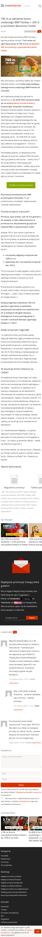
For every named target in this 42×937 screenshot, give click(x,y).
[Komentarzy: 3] (39, 31)
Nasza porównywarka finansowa (14, 895)
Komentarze (7, 632)
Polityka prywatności (9, 922)
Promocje (5, 862)
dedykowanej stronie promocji (21, 103)
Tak (37, 931)
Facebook (5, 906)
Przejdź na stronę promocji (21, 185)
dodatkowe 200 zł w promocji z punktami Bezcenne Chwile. (20, 47)
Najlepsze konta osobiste (11, 876)
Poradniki (4, 855)
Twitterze (5, 602)
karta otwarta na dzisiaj (17, 498)
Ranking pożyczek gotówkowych (14, 892)
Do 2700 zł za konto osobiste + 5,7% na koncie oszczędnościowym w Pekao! (14, 542)
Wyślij (21, 785)
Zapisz (32, 618)
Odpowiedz (13, 683)
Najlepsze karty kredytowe (12, 882)
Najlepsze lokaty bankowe (11, 886)
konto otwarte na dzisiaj (18, 501)
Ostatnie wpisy (8, 813)
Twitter (4, 909)
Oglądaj (18, 603)
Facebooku (15, 598)
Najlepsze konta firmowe (11, 879)
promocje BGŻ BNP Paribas (25, 505)
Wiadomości (5, 859)
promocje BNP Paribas (10, 508)
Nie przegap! (6, 520)
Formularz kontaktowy (10, 913)
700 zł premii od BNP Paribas (17, 492)
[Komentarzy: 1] (25, 534)
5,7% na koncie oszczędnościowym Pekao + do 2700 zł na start (14, 835)
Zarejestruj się (22, 792)
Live (13, 5)
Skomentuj (6, 750)
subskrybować (24, 801)
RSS (2, 916)
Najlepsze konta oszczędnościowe (14, 889)
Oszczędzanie (6, 865)
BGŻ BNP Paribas (24, 495)
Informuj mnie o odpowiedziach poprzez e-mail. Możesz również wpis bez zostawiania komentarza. (20, 801)
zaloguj (35, 792)
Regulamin (5, 919)
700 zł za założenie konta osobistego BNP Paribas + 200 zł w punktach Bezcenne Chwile (20, 22)
